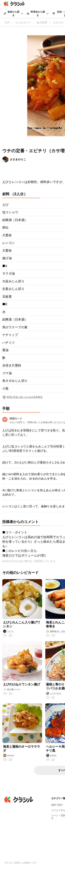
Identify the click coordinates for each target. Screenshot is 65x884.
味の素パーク (13, 689)
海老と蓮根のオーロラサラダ (21, 748)
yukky (53, 755)
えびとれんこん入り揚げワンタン (21, 624)
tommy (10, 755)
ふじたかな (55, 693)
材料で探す (57, 804)
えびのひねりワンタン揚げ (22, 684)
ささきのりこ (18, 159)
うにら (10, 631)
